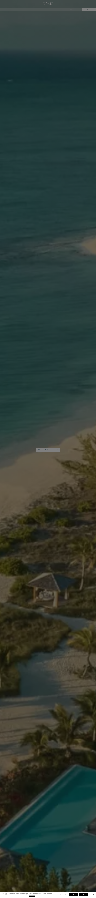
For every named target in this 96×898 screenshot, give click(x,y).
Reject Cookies (73, 894)
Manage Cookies (64, 894)
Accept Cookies (83, 894)
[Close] (93, 894)
